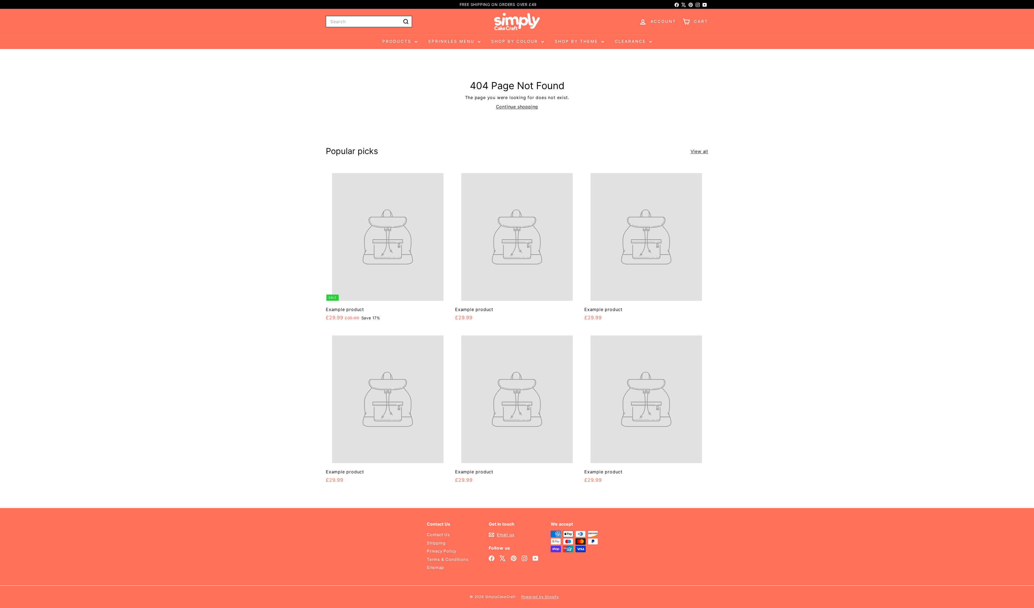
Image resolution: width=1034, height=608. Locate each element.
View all (699, 151)
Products (397, 41)
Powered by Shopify (540, 597)
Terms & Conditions (447, 559)
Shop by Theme (577, 41)
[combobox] (369, 21)
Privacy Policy (441, 551)
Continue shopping (517, 106)
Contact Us (438, 534)
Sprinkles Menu (452, 41)
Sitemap (435, 567)
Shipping (436, 543)
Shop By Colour (515, 41)
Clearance (631, 41)
